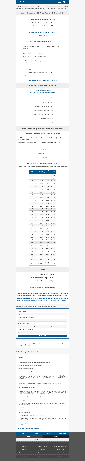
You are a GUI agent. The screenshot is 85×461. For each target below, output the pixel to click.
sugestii (36, 433)
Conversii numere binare (25, 452)
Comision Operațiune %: (25, 329)
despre (22, 433)
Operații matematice (60, 452)
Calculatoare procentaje (42, 443)
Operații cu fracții (60, 449)
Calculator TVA (24, 446)
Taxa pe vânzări (60, 443)
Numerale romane (42, 452)
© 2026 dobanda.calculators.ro (42, 439)
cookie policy (62, 433)
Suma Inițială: (22, 311)
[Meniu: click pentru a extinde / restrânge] (60, 2)
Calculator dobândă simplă (60, 446)
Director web (60, 456)
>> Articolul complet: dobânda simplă (29, 428)
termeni (49, 433)
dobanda (22, 2)
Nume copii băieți (42, 456)
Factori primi (42, 449)
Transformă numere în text (25, 443)
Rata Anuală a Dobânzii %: (26, 317)
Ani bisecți (24, 449)
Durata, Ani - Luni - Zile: (25, 323)
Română (56, 436)
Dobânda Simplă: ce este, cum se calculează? (43, 80)
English (29, 436)
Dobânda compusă (42, 446)
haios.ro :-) (24, 456)
